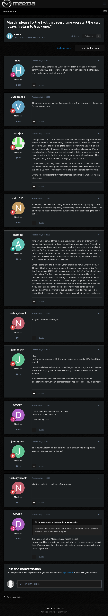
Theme (47, 608)
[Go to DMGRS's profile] (18, 415)
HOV (19, 34)
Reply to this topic (90, 48)
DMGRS (17, 405)
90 (19, 374)
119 (19, 158)
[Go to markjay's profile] (18, 143)
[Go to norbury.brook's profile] (18, 323)
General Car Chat (37, 37)
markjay (18, 133)
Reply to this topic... (31, 584)
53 (19, 259)
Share (76, 36)
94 (19, 338)
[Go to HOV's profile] (9, 36)
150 (19, 85)
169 (19, 430)
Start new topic (64, 48)
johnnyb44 (17, 349)
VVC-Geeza (18, 96)
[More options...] (99, 60)
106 (19, 121)
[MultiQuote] (34, 85)
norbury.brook (18, 313)
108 (19, 223)
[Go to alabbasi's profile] (18, 244)
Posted (41, 60)
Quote (41, 85)
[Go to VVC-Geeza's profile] (18, 106)
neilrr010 (17, 198)
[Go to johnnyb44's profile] (18, 359)
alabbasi (18, 234)
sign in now (68, 572)
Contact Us (59, 608)
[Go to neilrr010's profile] (18, 208)
